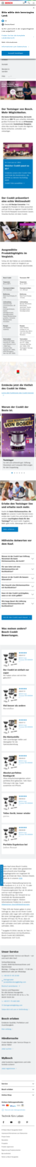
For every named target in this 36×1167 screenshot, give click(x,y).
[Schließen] (34, 8)
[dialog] (18, 583)
